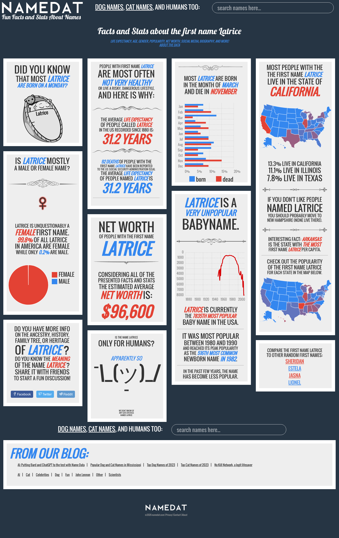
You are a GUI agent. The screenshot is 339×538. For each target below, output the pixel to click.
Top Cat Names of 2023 (195, 464)
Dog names (109, 6)
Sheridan (294, 361)
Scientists (115, 474)
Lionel (294, 382)
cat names (139, 6)
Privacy (169, 514)
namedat (156, 514)
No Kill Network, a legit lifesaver (233, 464)
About (184, 514)
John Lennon (83, 474)
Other (99, 474)
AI (19, 474)
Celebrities (42, 474)
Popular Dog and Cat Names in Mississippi (115, 464)
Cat (28, 474)
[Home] (166, 509)
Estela (294, 368)
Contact (177, 514)
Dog (57, 474)
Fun (67, 474)
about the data (169, 45)
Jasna (295, 375)
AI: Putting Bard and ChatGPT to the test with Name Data (51, 464)
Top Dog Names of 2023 (161, 464)
